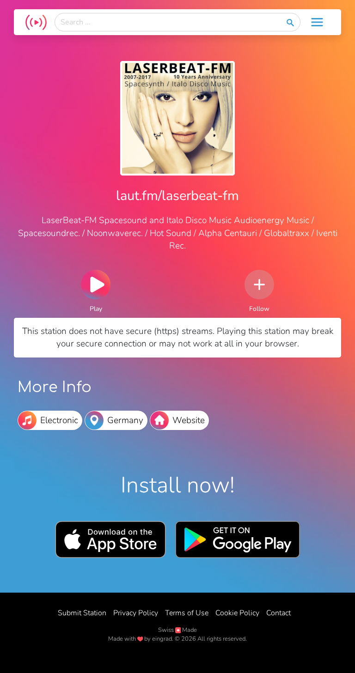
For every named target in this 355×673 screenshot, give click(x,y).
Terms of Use (186, 613)
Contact (278, 613)
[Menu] (317, 22)
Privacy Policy (135, 613)
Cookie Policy (237, 613)
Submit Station (82, 613)
